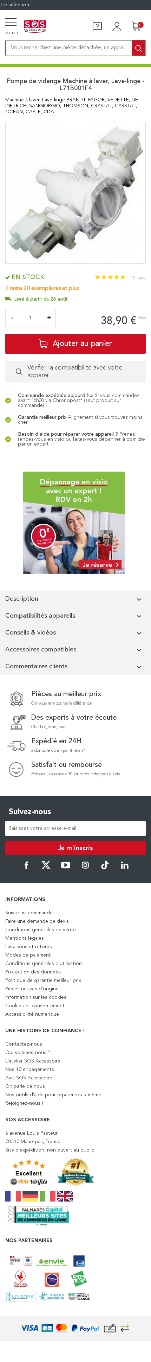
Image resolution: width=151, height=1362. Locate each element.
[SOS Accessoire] (35, 27)
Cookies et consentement (35, 1005)
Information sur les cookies (35, 997)
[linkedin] (124, 868)
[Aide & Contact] (97, 26)
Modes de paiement (28, 955)
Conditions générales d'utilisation (43, 963)
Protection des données (33, 972)
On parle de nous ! (26, 1086)
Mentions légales (24, 938)
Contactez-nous (23, 1044)
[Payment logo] (75, 1328)
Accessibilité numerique (32, 1014)
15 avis (138, 278)
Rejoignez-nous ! (24, 1103)
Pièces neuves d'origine (32, 988)
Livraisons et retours (28, 946)
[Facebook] (26, 868)
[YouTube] (65, 868)
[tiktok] (105, 868)
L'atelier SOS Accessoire (32, 1061)
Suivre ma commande (29, 912)
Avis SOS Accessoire (28, 1078)
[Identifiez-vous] (117, 26)
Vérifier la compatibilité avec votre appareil (75, 372)
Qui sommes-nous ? (27, 1052)
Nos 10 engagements (29, 1069)
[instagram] (85, 868)
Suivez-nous (30, 812)
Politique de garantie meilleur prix (43, 980)
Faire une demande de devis (37, 921)
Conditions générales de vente (40, 929)
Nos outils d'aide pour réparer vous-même (53, 1094)
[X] (46, 868)
